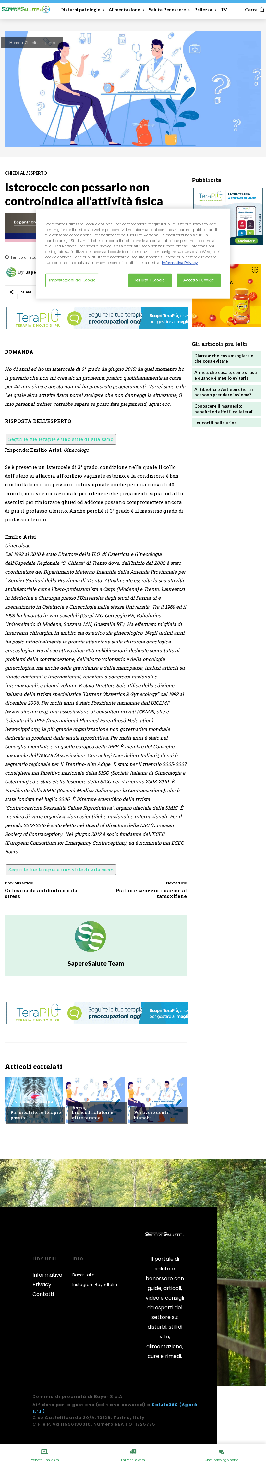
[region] (133, 254)
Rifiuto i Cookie (149, 280)
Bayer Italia (83, 1275)
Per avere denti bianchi (151, 1115)
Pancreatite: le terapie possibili (35, 1115)
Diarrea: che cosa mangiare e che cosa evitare (223, 358)
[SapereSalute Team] (12, 272)
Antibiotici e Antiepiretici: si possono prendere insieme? (223, 392)
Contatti (43, 1294)
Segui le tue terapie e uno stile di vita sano (61, 439)
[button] (254, 9)
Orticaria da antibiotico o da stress (41, 893)
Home (14, 42)
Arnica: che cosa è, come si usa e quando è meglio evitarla (225, 375)
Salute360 (165, 1405)
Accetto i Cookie (198, 280)
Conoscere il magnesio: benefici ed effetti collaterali (224, 409)
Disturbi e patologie (32, 1102)
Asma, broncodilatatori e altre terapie (92, 1113)
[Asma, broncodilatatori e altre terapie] (95, 1100)
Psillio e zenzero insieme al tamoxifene (151, 893)
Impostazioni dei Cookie (72, 280)
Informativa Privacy (47, 1279)
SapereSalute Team (95, 963)
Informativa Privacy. (180, 262)
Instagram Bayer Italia (94, 1284)
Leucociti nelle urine (215, 422)
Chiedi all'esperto (40, 42)
